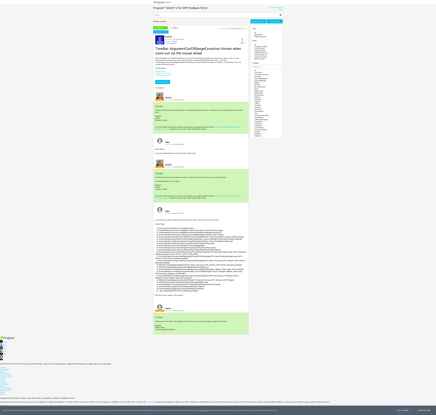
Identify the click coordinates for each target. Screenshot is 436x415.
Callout (256, 103)
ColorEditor (258, 122)
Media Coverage (5, 376)
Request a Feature (258, 21)
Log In (280, 9)
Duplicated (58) (259, 51)
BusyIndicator (259, 95)
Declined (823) (259, 49)
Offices (2, 380)
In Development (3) (261, 53)
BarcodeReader (259, 87)
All (255, 32)
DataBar (257, 132)
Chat (256, 113)
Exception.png (160, 71)
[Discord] (1, 360)
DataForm (257, 136)
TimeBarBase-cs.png (162, 75)
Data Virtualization (260, 130)
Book (256, 89)
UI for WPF (258, 72)
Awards (2, 372)
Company (3, 368)
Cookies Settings (424, 410)
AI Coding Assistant (261, 74)
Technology (4, 370)
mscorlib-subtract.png (163, 73)
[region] (218, 410)
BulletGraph (258, 93)
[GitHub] (1, 357)
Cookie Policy (204, 410)
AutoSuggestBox (260, 81)
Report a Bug (274, 21)
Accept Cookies (402, 410)
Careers (3, 378)
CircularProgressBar (261, 115)
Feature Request (260, 37)
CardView (257, 105)
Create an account (276, 7)
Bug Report (258, 35)
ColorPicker (258, 124)
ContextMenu (259, 128)
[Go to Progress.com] (7, 339)
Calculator (257, 99)
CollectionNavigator (261, 119)
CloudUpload (258, 117)
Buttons (257, 97)
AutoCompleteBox (260, 79)
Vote (242, 43)
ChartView (258, 109)
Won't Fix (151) (259, 59)
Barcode (257, 85)
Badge (256, 83)
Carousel (257, 107)
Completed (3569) (260, 47)
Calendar (257, 101)
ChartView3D (259, 111)
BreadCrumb (258, 91)
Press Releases (5, 374)
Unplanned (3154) (260, 57)
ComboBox (258, 126)
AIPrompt (257, 77)
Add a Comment (162, 82)
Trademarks (150, 402)
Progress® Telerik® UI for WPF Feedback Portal (180, 8)
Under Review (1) (260, 55)
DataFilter (257, 134)
